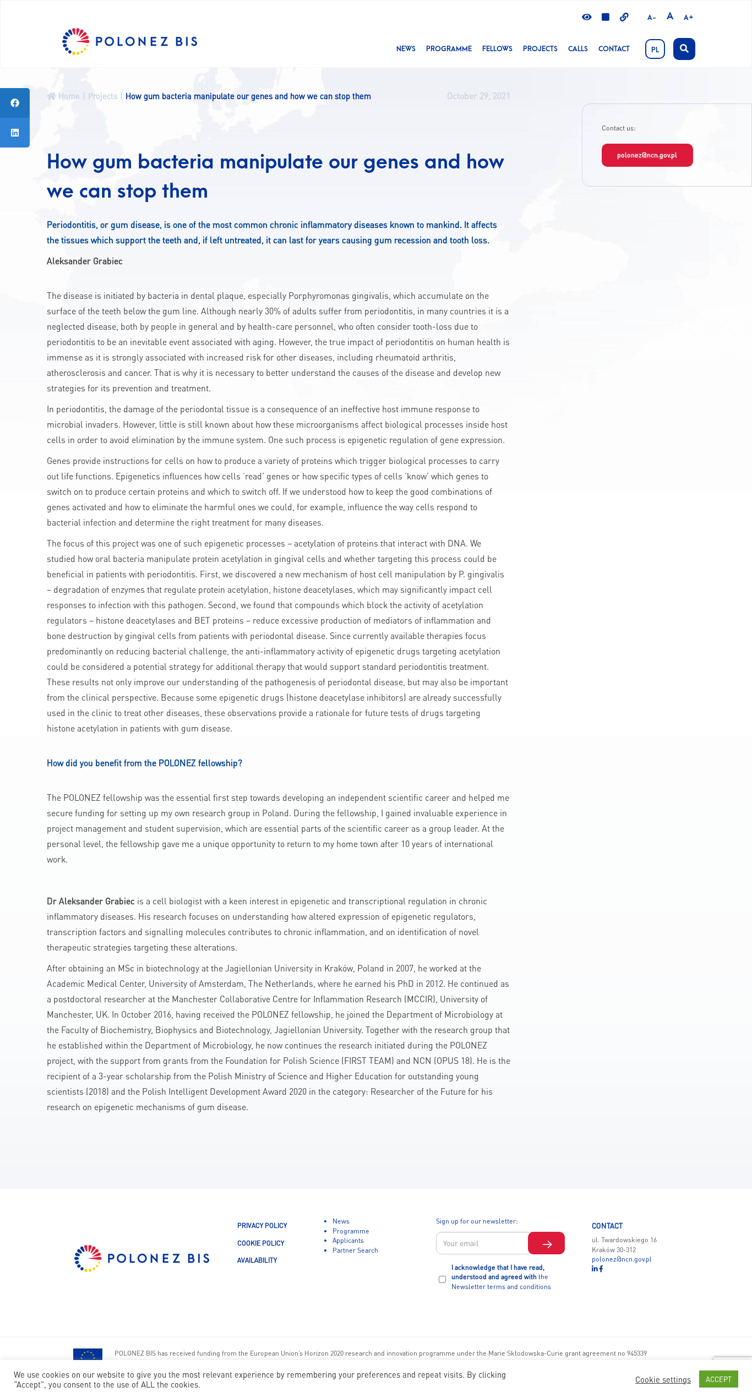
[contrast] (586, 18)
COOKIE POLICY (260, 1242)
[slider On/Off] (605, 18)
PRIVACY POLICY (262, 1225)
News (406, 49)
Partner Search (355, 1250)
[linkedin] (596, 1268)
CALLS (578, 49)
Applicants (348, 1240)
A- (651, 17)
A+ (689, 17)
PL (655, 50)
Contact (614, 49)
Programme (449, 49)
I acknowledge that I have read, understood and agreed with (501, 1277)
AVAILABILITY (257, 1259)
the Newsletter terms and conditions (501, 1281)
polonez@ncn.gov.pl (647, 154)
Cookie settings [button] (663, 1379)
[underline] (624, 18)
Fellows (497, 49)
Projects (540, 49)
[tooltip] (15, 103)
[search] (684, 49)
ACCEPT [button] (719, 1379)
